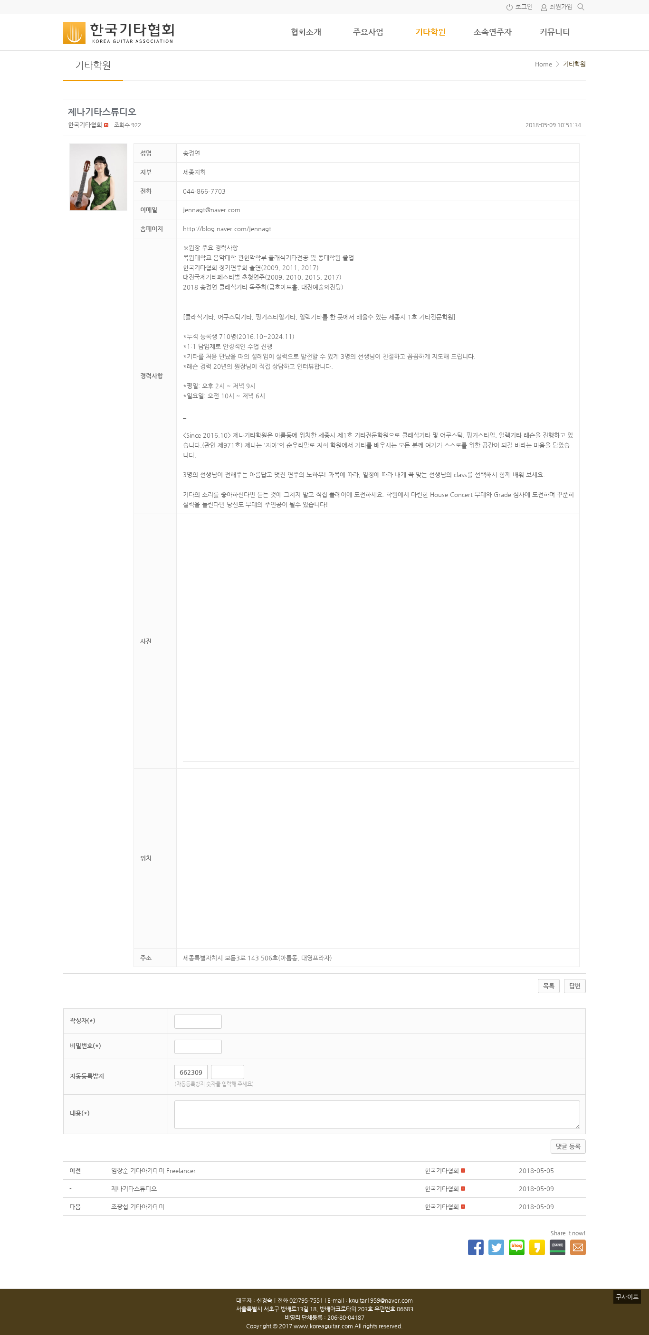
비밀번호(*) (85, 1045)
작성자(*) (82, 1020)
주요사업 (368, 32)
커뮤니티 (555, 32)
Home (543, 63)
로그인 (524, 7)
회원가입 (561, 7)
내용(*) (80, 1113)
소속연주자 (493, 32)
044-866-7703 (204, 191)
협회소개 (306, 32)
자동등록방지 (87, 1076)
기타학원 (430, 32)
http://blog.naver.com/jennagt (227, 228)
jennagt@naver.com (211, 209)
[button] (85, 124)
